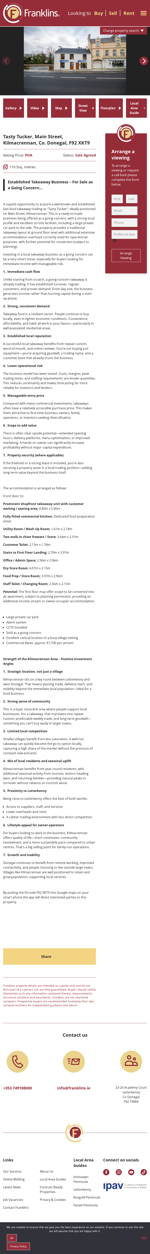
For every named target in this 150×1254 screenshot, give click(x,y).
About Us (47, 1171)
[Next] (143, 61)
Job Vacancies (13, 1200)
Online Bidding (14, 1179)
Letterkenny (82, 1189)
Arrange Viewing (126, 255)
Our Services (12, 1171)
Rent (128, 13)
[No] (144, 1237)
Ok (11, 1237)
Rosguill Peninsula (86, 1197)
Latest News (12, 1187)
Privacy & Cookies (53, 1200)
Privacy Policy (18, 1246)
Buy (98, 13)
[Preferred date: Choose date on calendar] (115, 241)
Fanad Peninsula (85, 1205)
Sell (113, 13)
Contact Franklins (16, 1207)
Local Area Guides (53, 1179)
